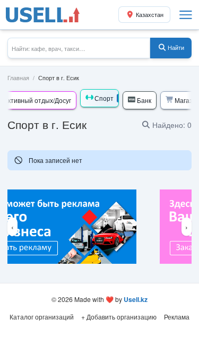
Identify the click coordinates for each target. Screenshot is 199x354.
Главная (18, 78)
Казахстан (149, 15)
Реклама (176, 316)
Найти (176, 47)
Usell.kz (136, 299)
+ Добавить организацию (119, 316)
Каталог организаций (42, 316)
